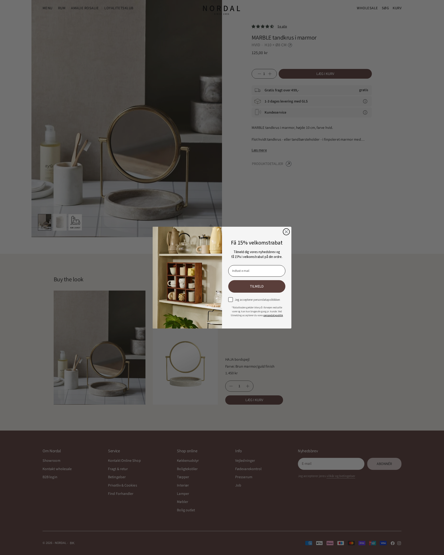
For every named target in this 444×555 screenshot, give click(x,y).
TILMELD (257, 286)
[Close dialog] (286, 232)
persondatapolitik (273, 315)
